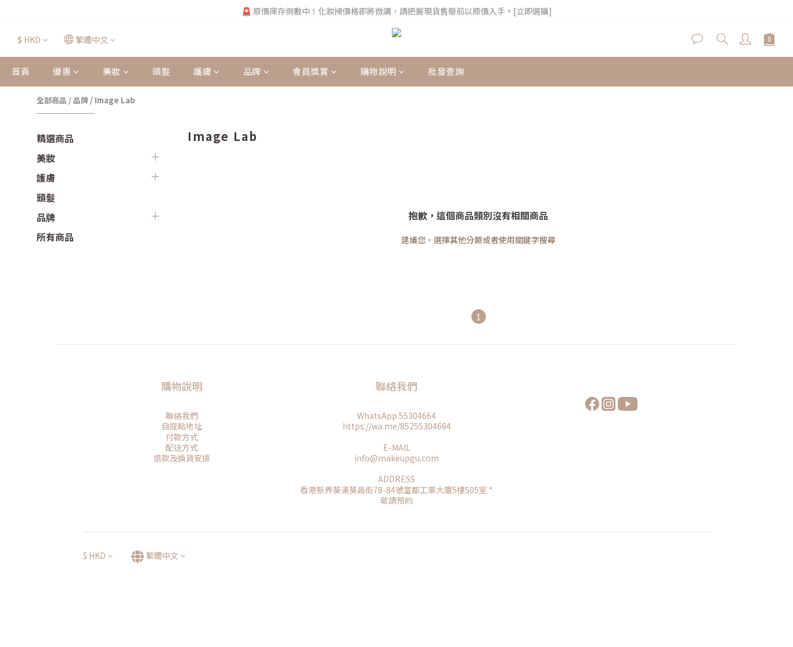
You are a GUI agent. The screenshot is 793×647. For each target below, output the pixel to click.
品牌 (252, 71)
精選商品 (55, 138)
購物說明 (378, 71)
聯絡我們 (181, 415)
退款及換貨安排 (181, 458)
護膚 (202, 71)
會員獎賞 (311, 71)
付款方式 (181, 437)
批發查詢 (446, 71)
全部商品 (52, 100)
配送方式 (181, 447)
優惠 (62, 71)
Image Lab (115, 100)
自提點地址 (181, 426)
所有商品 (55, 237)
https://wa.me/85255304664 (397, 426)
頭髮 (161, 71)
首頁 (21, 71)
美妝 (112, 71)
